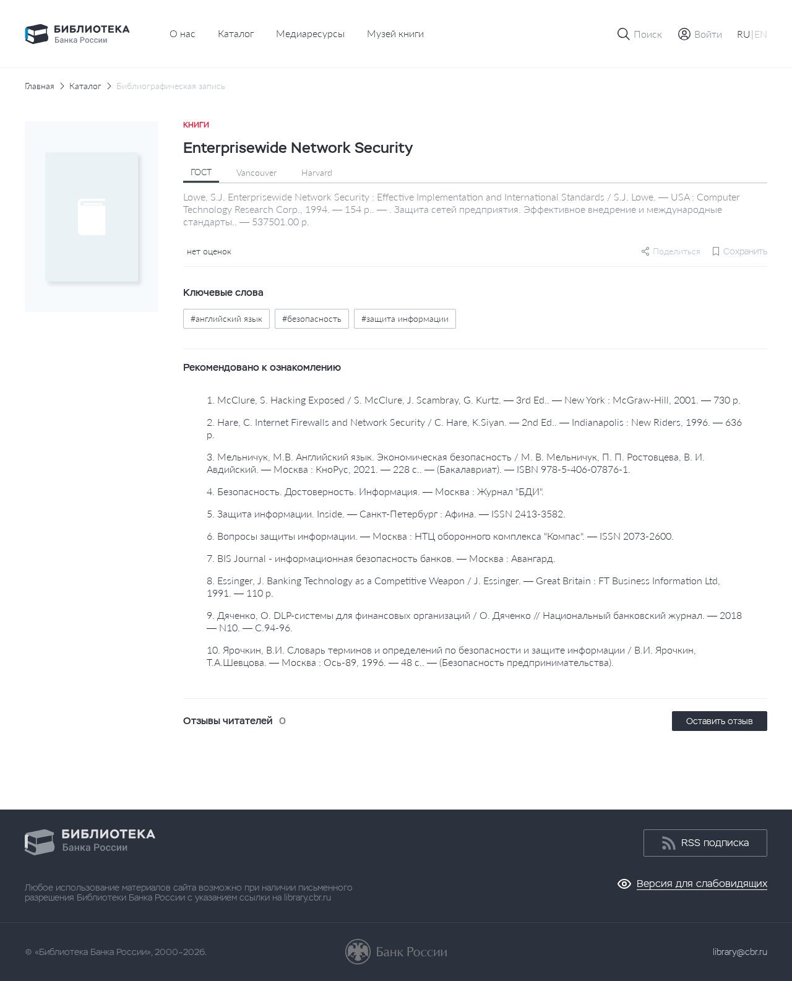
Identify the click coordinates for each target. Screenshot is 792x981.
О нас (183, 33)
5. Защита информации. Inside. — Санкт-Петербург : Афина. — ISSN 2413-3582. (386, 513)
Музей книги (395, 33)
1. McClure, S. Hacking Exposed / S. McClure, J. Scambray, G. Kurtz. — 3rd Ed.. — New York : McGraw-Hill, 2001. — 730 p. (474, 399)
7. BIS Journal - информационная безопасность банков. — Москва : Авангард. (381, 558)
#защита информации (405, 318)
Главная (39, 86)
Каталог (236, 33)
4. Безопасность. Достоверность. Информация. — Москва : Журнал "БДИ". (375, 491)
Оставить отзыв (719, 721)
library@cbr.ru (740, 951)
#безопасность (312, 318)
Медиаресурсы (310, 33)
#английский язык (226, 318)
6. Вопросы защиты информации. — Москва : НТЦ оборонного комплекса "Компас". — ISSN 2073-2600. (440, 536)
